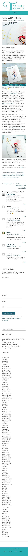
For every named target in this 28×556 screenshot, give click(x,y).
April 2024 (5, 407)
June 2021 (5, 468)
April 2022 (5, 450)
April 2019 (5, 515)
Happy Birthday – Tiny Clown (10, 348)
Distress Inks (5, 175)
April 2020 (5, 493)
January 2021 (5, 477)
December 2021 (6, 457)
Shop (20, 551)
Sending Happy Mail (7, 183)
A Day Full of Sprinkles (8, 342)
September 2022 (7, 441)
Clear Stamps (20, 172)
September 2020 (7, 484)
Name (4, 295)
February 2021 (6, 475)
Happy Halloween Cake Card (10, 344)
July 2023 (4, 423)
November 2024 (6, 395)
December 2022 (6, 436)
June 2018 (5, 533)
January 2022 (5, 456)
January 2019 (5, 520)
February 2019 (6, 518)
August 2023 (5, 422)
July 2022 (4, 445)
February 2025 (6, 389)
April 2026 (5, 364)
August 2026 (5, 357)
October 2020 (6, 483)
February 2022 (6, 454)
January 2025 (5, 391)
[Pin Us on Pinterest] (17, 554)
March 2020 (5, 495)
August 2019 (5, 508)
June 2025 (5, 382)
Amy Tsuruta (11, 194)
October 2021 (6, 461)
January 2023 (5, 434)
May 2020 (5, 491)
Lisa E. (8, 232)
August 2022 (5, 443)
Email (4, 301)
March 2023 (5, 431)
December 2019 (6, 500)
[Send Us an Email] (24, 551)
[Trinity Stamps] (14, 5)
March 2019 (5, 517)
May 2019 (5, 513)
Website (4, 307)
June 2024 (5, 404)
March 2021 (5, 474)
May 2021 (4, 470)
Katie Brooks (21, 20)
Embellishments (13, 175)
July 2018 (4, 531)
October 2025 (6, 375)
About (10, 551)
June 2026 (5, 361)
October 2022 (6, 440)
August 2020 (5, 486)
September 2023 (7, 420)
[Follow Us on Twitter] (12, 554)
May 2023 (5, 427)
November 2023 (6, 416)
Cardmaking (13, 172)
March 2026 (5, 366)
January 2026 (5, 370)
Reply (24, 204)
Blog (8, 172)
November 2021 (6, 459)
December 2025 (6, 372)
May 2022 (5, 449)
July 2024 (4, 402)
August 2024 (5, 400)
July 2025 (4, 381)
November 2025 (6, 373)
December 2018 (6, 522)
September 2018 (7, 527)
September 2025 (6, 377)
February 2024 (6, 411)
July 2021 (4, 466)
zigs (17, 177)
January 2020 (6, 499)
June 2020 (5, 490)
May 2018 (5, 534)
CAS (23, 174)
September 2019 (6, 506)
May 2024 (5, 406)
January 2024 (6, 413)
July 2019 (4, 509)
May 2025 (5, 384)
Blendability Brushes (7, 103)
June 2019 (5, 511)
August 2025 (5, 379)
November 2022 (6, 438)
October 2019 (6, 504)
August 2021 (5, 465)
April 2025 (5, 386)
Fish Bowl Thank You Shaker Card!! (11, 346)
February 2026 (6, 368)
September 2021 (6, 463)
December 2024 (6, 393)
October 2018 (6, 525)
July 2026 (4, 359)
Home (5, 551)
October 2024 (6, 397)
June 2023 (5, 425)
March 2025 (5, 388)
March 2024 (5, 409)
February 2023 (6, 432)
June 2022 (5, 447)
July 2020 (5, 488)
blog (21, 167)
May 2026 (5, 363)
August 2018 (5, 529)
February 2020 (6, 497)
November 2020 (6, 481)
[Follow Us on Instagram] (15, 554)
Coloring (4, 174)
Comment (5, 277)
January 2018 (5, 536)
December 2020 (6, 479)
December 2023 (6, 415)
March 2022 (5, 452)
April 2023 (5, 429)
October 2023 (6, 418)
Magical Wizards (12, 93)
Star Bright (13, 177)
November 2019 (6, 502)
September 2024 (7, 398)
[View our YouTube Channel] (14, 554)
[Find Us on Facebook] (10, 554)
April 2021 (4, 472)
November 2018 (6, 524)
